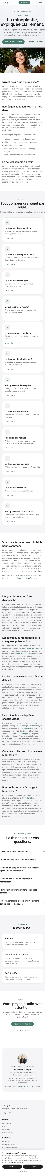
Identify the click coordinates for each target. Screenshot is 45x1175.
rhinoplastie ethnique (19, 734)
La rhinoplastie (7, 1123)
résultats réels (35, 814)
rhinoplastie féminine (30, 726)
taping (36, 705)
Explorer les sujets (34, 42)
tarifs (9, 780)
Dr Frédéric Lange (29, 798)
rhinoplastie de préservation (27, 578)
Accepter (33, 1167)
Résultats (5, 1126)
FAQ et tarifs (6, 1141)
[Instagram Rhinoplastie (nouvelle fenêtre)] (4, 1113)
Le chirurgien (6, 1129)
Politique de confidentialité (16, 1162)
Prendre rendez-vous (15, 42)
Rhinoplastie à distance (9, 1147)
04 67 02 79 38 (22, 1030)
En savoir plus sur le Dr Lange (15, 1086)
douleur (35, 692)
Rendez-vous (25, 2)
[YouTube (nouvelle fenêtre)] (10, 1113)
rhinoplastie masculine (33, 728)
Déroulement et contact (9, 1144)
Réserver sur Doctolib (24, 1024)
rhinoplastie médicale (17, 741)
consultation (33, 604)
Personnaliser (22, 1171)
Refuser (12, 1167)
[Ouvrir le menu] (40, 2)
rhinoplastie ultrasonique (32, 648)
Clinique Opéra (13, 1132)
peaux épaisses (21, 705)
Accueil (16, 11)
